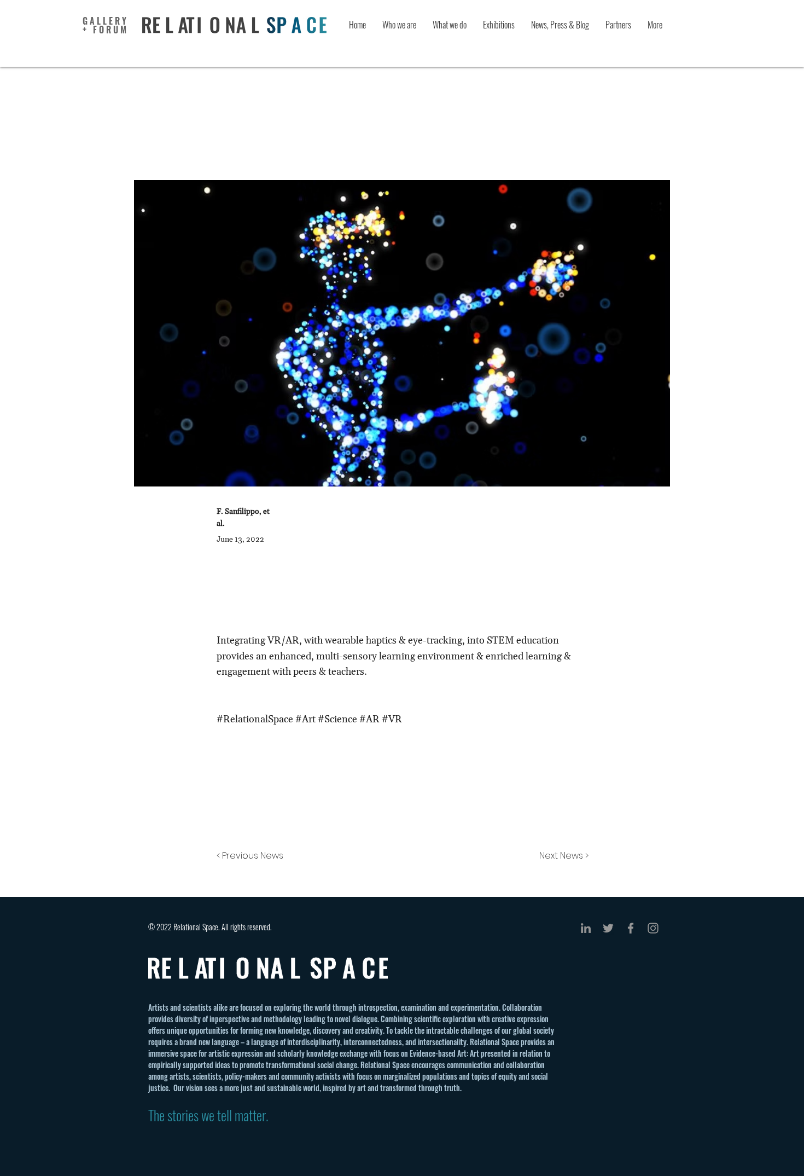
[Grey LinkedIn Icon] (586, 928)
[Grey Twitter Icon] (608, 928)
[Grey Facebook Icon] (631, 928)
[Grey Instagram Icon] (653, 928)
